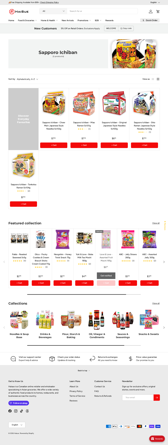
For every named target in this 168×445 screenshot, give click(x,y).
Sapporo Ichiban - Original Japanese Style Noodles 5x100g (114, 125)
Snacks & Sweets (149, 334)
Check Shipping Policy (49, 2)
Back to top (83, 370)
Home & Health (48, 20)
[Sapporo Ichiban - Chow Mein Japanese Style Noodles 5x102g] (54, 103)
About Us (74, 386)
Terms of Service (77, 396)
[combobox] (89, 11)
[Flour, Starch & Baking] (71, 319)
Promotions (83, 20)
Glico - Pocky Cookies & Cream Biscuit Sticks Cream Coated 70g (41, 259)
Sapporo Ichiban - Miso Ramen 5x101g (84, 124)
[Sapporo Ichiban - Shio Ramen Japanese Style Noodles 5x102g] (144, 103)
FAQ (96, 391)
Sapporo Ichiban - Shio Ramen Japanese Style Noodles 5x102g (144, 125)
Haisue (16, 433)
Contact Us (99, 386)
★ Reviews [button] (165, 225)
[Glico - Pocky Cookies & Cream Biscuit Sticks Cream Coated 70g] (41, 239)
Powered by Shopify (27, 433)
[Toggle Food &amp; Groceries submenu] (36, 20)
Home (11, 20)
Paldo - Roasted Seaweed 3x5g (19, 256)
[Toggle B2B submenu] (100, 20)
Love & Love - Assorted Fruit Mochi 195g (106, 257)
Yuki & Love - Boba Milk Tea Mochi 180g (84, 257)
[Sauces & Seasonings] (122, 319)
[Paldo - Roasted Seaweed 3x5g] (19, 239)
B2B (97, 20)
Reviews (73, 400)
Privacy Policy (76, 391)
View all (156, 223)
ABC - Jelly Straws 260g (128, 256)
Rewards (109, 20)
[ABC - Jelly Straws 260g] (128, 239)
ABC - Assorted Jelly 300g (149, 256)
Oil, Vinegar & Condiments (97, 336)
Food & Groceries (26, 20)
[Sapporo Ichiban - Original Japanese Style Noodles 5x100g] (114, 103)
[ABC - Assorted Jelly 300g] (149, 239)
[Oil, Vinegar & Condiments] (97, 319)
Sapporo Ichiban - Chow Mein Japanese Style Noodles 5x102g (53, 125)
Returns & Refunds (102, 396)
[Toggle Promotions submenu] (90, 20)
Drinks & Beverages (45, 336)
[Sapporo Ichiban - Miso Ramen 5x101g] (84, 103)
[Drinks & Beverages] (45, 319)
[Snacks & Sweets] (148, 319)
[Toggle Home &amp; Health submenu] (56, 20)
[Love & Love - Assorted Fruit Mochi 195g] (106, 239)
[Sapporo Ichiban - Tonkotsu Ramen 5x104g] (23, 165)
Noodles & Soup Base (19, 336)
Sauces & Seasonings (123, 336)
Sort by (11, 79)
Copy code (127, 28)
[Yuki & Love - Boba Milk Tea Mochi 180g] (84, 239)
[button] (158, 11)
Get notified (106, 275)
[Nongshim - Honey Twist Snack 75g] (63, 239)
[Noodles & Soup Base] (19, 319)
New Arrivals (68, 20)
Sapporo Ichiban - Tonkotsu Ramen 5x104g (23, 186)
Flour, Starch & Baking (71, 336)
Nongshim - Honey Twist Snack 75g (63, 256)
